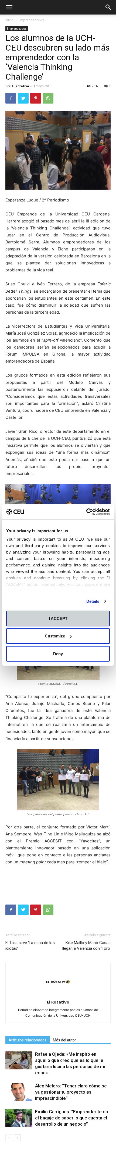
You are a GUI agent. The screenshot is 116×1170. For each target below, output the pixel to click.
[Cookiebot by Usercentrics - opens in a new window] (86, 511)
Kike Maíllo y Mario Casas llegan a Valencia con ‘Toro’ (86, 945)
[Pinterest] (35, 98)
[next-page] (17, 1137)
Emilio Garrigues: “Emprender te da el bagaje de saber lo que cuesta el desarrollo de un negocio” (71, 1118)
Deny (58, 653)
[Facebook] (10, 98)
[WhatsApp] (48, 98)
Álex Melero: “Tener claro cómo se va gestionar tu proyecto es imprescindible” (71, 1092)
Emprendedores (31, 20)
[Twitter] (23, 98)
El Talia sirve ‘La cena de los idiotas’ (30, 945)
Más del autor (64, 1040)
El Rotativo (20, 86)
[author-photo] (58, 994)
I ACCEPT (58, 618)
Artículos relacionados (27, 1040)
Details (93, 601)
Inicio (9, 20)
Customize (55, 636)
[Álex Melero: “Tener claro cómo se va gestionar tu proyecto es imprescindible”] (18, 1092)
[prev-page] (8, 1137)
